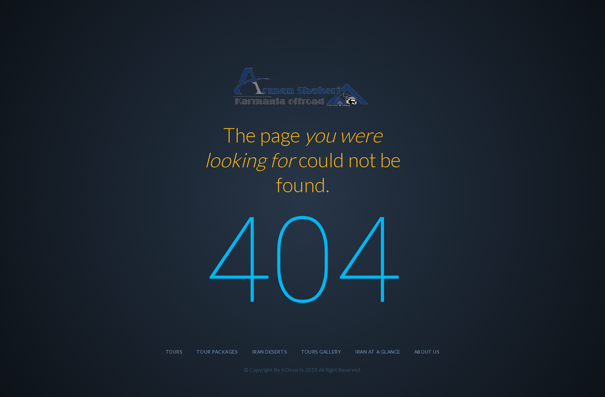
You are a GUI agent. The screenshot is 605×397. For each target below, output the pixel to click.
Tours (174, 352)
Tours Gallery (321, 352)
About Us (426, 352)
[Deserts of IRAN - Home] (302, 86)
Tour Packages (217, 352)
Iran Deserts (269, 352)
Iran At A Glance (377, 352)
